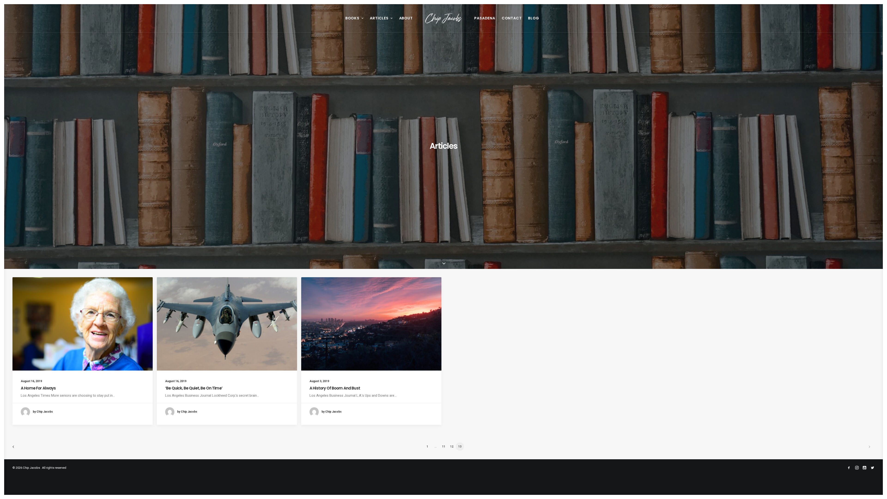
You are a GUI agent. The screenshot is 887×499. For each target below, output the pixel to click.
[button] (82, 324)
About (406, 18)
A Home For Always (38, 388)
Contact (512, 18)
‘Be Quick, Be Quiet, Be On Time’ (193, 388)
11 (443, 446)
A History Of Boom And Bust (335, 388)
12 (451, 446)
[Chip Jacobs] (443, 18)
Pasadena (484, 18)
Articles (379, 18)
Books (352, 18)
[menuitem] (354, 18)
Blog (533, 18)
